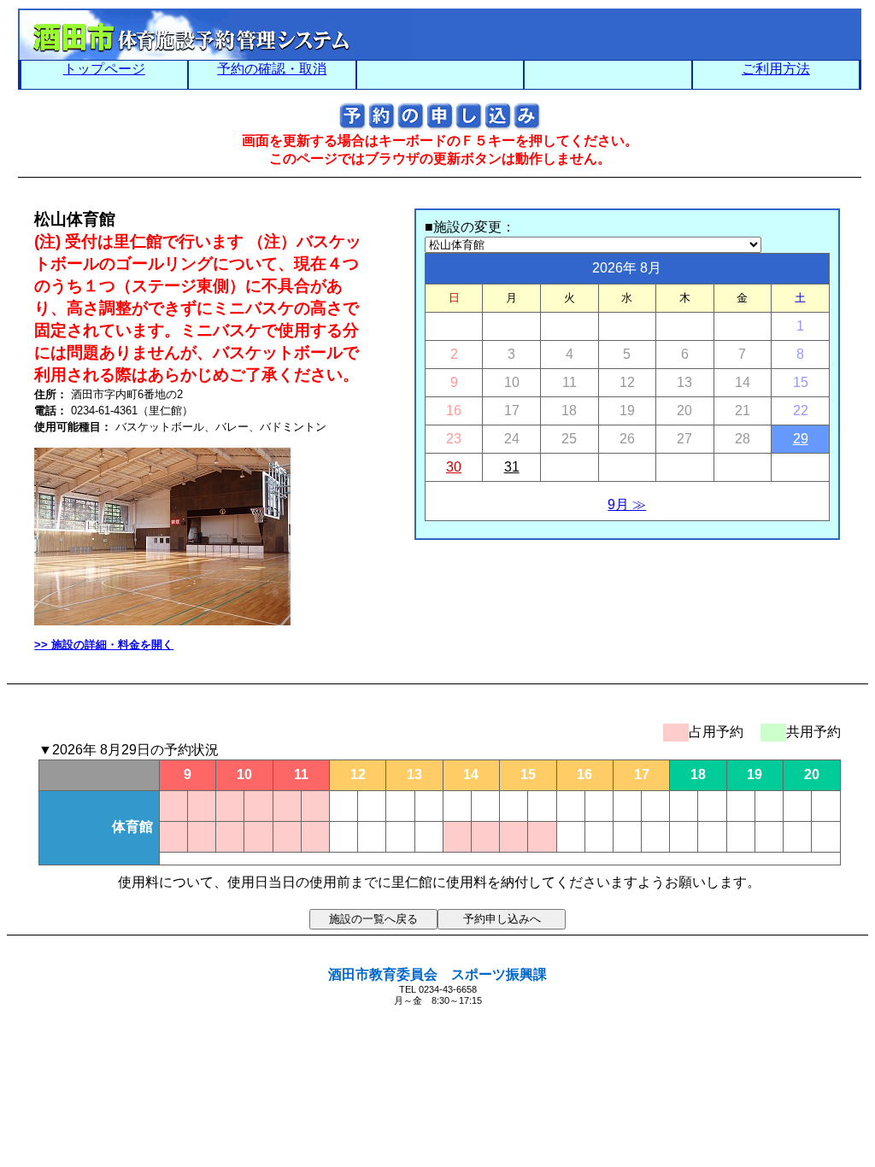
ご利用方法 (776, 69)
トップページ (104, 69)
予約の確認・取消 (271, 69)
